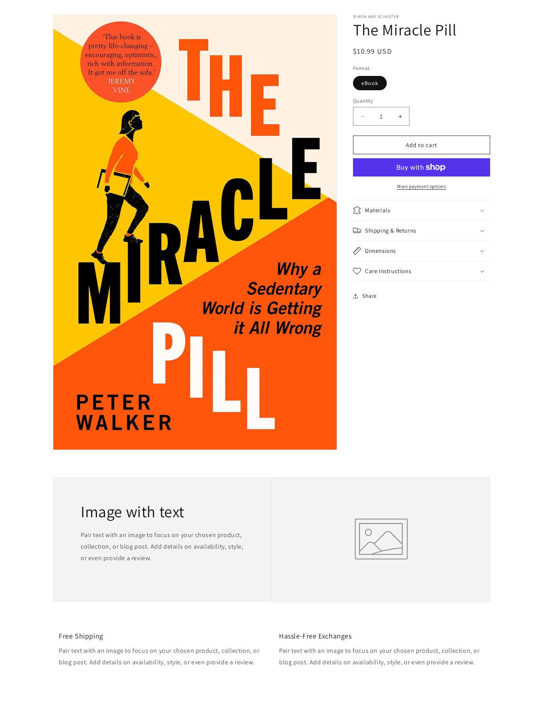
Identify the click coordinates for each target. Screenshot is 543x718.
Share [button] (369, 295)
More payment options (421, 186)
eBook (369, 83)
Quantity (363, 100)
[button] (421, 210)
